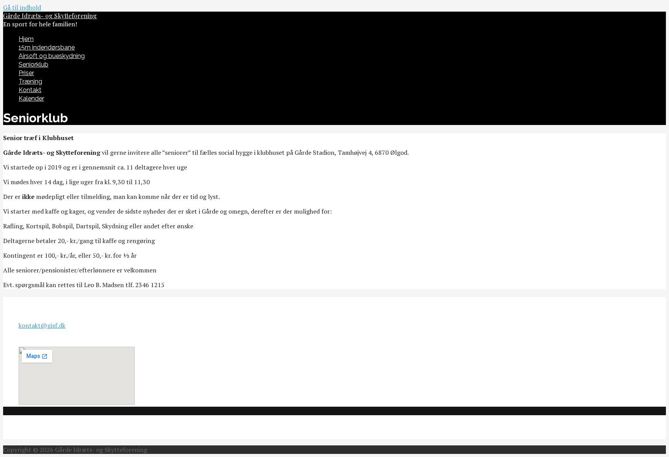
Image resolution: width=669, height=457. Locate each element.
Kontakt (30, 90)
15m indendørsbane (47, 47)
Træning (30, 81)
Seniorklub (33, 64)
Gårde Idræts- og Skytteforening (50, 16)
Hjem (26, 39)
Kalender (31, 98)
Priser (26, 73)
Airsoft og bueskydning (52, 56)
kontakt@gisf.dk (42, 325)
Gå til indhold (22, 7)
